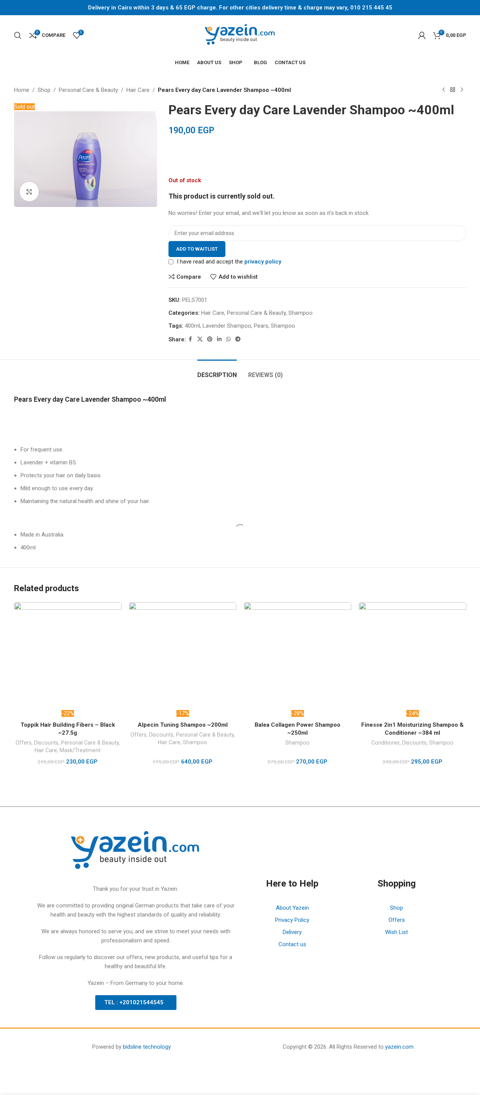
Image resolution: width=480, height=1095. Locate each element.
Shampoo (195, 742)
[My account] (422, 35)
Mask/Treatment (80, 750)
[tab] (217, 371)
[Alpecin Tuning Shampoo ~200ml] (182, 656)
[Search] (17, 35)
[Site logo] (240, 34)
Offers (23, 743)
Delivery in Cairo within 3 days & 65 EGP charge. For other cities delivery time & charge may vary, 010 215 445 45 (240, 7)
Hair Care (46, 750)
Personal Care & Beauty (90, 743)
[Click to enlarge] (29, 191)
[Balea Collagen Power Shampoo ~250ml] (297, 656)
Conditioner (385, 743)
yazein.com (399, 1046)
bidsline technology (146, 1046)
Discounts (46, 743)
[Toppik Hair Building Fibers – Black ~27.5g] (67, 656)
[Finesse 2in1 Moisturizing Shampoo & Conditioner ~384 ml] (412, 656)
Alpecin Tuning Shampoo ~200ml (183, 724)
